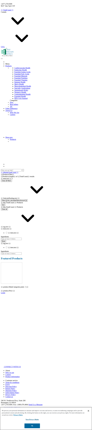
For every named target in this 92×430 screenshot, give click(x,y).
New (11, 102)
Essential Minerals (20, 76)
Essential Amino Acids (22, 72)
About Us (8, 110)
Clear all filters (6, 181)
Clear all (4, 209)
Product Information (12, 377)
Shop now (9, 137)
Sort (3, 205)
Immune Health (19, 82)
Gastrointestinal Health (22, 94)
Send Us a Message (36, 405)
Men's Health (19, 84)
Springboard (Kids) (21, 90)
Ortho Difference (11, 108)
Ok (32, 426)
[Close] (88, 410)
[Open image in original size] (7, 56)
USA (3, 47)
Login (3, 293)
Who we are (9, 373)
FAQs (7, 384)
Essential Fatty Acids (21, 74)
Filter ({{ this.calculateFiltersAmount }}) (14, 200)
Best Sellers (14, 104)
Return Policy (10, 389)
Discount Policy (11, 387)
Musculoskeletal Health (22, 86)
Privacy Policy (10, 395)
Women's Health (20, 92)
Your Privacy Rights (32, 419)
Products (8, 66)
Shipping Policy (11, 391)
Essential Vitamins (20, 80)
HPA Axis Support (21, 98)
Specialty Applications (22, 88)
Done (3, 241)
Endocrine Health (20, 70)
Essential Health (20, 96)
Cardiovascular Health (22, 68)
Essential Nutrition (20, 78)
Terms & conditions (12, 382)
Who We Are (14, 113)
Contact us (9, 397)
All (11, 106)
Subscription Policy (12, 393)
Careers (12, 115)
